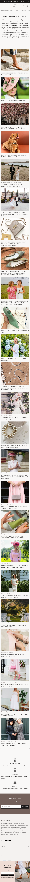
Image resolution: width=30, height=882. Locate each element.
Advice (3, 563)
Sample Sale (18, 10)
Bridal (12, 10)
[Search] (20, 6)
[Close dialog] (29, 861)
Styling (8, 563)
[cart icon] (28, 6)
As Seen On (4, 415)
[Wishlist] (24, 6)
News (2, 473)
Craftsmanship (4, 504)
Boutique (3, 534)
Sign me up (25, 806)
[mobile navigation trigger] (2, 6)
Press (14, 473)
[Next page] (29, 749)
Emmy (11, 504)
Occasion (8, 473)
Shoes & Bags (5, 10)
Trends (10, 415)
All (15, 45)
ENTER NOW (7, 875)
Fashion (3, 682)
